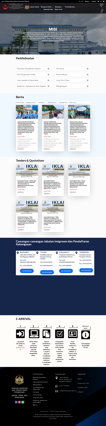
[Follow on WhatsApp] (22, 402)
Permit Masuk (61, 75)
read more (21, 149)
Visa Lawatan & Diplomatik (27, 80)
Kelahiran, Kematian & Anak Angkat (31, 86)
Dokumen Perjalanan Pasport (29, 69)
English (94, 1)
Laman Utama (34, 7)
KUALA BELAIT (64, 252)
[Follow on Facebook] (16, 402)
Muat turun (58, 9)
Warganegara (61, 86)
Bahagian (58, 7)
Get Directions (27, 271)
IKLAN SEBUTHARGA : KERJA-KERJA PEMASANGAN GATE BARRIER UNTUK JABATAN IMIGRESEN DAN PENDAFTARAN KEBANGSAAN (78, 184)
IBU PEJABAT (24, 252)
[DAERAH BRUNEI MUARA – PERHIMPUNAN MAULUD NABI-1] (85, 339)
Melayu (87, 1)
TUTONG (43, 252)
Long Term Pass (62, 80)
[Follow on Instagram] (19, 402)
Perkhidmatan (70, 7)
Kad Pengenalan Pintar (26, 75)
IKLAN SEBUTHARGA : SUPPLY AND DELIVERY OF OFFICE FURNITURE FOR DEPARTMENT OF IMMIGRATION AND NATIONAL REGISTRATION (27, 184)
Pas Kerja (60, 69)
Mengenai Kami (46, 7)
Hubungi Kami (48, 9)
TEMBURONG (84, 252)
